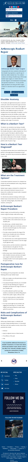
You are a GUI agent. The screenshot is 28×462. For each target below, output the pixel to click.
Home (3, 446)
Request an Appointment (18, 92)
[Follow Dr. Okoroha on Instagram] (12, 7)
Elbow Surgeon (18, 458)
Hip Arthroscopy (5, 456)
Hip (16, 375)
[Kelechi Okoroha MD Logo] (14, 3)
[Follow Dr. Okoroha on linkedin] (16, 7)
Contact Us (21, 448)
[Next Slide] (26, 34)
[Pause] (24, 34)
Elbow (16, 384)
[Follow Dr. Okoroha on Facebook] (10, 7)
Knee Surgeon (9, 458)
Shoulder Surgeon (21, 456)
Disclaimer (10, 446)
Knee (7, 29)
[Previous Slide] (23, 34)
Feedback (5, 448)
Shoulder (8, 43)
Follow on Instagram (13, 417)
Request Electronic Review (15, 15)
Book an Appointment (13, 13)
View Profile (7, 92)
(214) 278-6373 (12, 10)
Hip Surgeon (13, 456)
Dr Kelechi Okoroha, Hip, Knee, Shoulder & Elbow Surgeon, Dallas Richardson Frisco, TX (13, 40)
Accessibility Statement (14, 450)
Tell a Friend (13, 448)
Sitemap (23, 446)
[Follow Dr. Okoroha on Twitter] (14, 7)
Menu (11, 20)
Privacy (17, 446)
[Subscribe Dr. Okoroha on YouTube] (18, 7)
